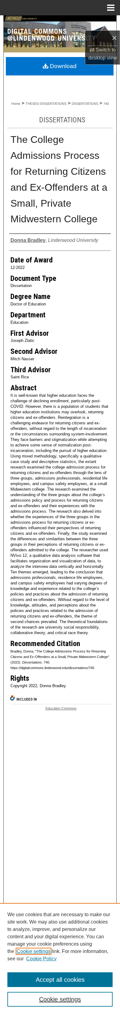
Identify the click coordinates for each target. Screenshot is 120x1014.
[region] (60, 958)
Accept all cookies (60, 979)
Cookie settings (33, 951)
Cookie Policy (41, 958)
